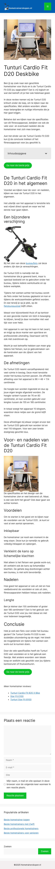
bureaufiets (32, 263)
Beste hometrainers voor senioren (21, 833)
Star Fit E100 (17, 696)
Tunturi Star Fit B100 (20, 699)
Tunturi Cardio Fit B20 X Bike (25, 693)
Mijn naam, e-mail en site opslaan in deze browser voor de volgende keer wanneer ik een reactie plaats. (29, 784)
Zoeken (8, 846)
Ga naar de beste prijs (17, 165)
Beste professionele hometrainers (21, 828)
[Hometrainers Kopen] (18, 6)
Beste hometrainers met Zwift (19, 824)
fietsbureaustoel (12, 306)
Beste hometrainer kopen (17, 819)
